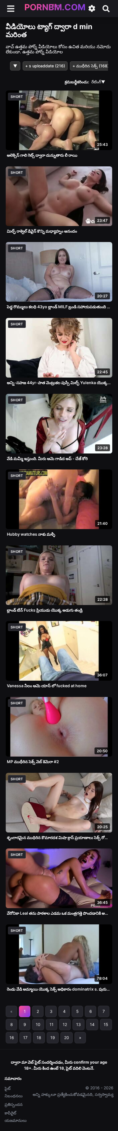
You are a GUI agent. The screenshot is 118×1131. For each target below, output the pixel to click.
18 (39, 1037)
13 (78, 1024)
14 (92, 1024)
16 (11, 1037)
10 (38, 1024)
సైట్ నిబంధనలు (14, 1092)
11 (52, 1024)
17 (25, 1037)
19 (52, 1037)
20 (66, 1037)
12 (65, 1024)
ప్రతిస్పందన (14, 1104)
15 (106, 1024)
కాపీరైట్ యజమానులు (16, 1116)
